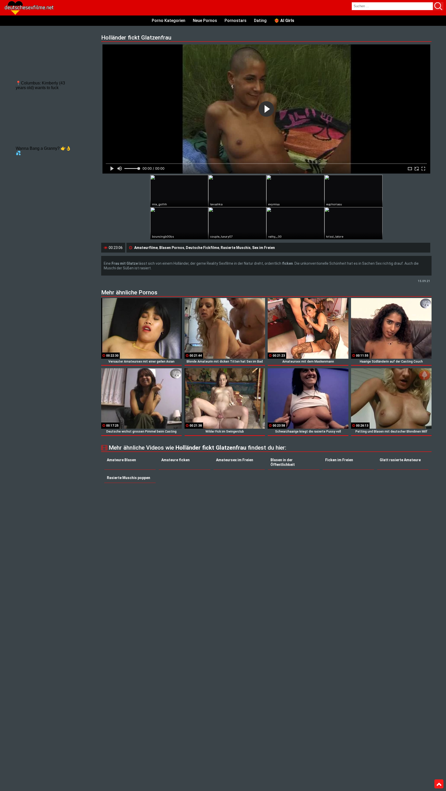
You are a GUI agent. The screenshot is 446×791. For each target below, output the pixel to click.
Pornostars (235, 20)
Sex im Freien (263, 248)
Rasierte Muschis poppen (128, 478)
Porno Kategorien (168, 20)
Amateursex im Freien (234, 460)
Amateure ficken (175, 460)
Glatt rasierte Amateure (400, 460)
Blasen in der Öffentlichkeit (282, 462)
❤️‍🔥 (284, 20)
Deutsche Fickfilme (202, 248)
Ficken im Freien (339, 460)
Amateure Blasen (121, 460)
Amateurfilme (146, 248)
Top (438, 784)
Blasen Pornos (171, 248)
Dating (260, 20)
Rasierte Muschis (236, 248)
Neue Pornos (205, 20)
